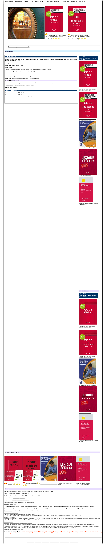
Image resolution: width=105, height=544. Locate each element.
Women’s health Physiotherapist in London (13, 518)
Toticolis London (72, 524)
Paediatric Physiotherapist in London (11, 523)
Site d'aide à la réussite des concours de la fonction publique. (16, 493)
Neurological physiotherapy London (50, 515)
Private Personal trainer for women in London (37, 519)
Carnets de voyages (8, 510)
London (13, 517)
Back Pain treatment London (10, 515)
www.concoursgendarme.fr (54, 541)
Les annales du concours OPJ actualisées (87, 147)
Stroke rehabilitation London (64, 515)
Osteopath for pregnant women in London (31, 518)
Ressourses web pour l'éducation (10, 502)
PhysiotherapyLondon (8, 514)
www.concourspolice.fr (74, 541)
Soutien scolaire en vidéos (9, 508)
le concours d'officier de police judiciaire (20, 500)
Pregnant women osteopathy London (20, 519)
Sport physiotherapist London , (35, 515)
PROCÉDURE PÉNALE (38, 2)
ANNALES (66, 2)
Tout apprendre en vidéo (52, 508)
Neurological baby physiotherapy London (12, 524)
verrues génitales (21, 529)
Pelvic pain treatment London (47, 518)
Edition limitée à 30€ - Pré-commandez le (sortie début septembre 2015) (87, 90)
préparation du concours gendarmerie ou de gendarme (22, 491)
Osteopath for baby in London (26, 523)
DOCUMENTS (9, 2)
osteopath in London (30, 514)
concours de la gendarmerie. (19, 497)
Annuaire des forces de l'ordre (10, 504)
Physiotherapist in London (20, 514)
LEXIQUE (74, 2)
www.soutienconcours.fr (64, 541)
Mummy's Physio (7, 517)
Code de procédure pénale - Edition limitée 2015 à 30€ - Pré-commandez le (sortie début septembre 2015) (79, 37)
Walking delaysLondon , (36, 524)
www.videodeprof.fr (45, 541)
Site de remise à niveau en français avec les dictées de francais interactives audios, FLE (22, 495)
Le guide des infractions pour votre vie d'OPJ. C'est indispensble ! (83, 484)
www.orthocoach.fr (30, 541)
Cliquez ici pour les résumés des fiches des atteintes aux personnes (18, 92)
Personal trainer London (76, 515)
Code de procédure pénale (31, 483)
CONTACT (82, 2)
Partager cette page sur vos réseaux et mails (19, 47)
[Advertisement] (29, 99)
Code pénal (10, 484)
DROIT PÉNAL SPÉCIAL (53, 2)
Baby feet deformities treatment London (57, 524)
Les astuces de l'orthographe (10, 526)
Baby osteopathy (80, 524)
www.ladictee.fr (38, 541)
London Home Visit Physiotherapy (11, 513)
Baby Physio (6, 521)
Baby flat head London (89, 524)
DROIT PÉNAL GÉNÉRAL (22, 2)
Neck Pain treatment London (23, 515)
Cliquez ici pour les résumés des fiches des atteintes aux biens (17, 94)
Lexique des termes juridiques (85, 175)
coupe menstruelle (20, 506)
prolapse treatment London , (70, 518)
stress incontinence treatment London (84, 518)
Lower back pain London (59, 518)
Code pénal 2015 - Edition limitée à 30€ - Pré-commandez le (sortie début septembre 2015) (55, 37)
